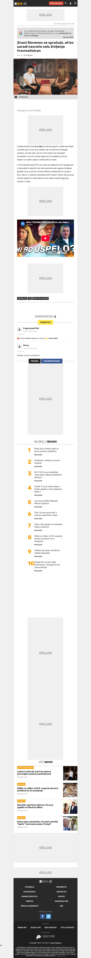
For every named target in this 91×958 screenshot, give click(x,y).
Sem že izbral (68, 37)
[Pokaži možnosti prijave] (70, 3)
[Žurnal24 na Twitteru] (48, 916)
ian (29, 298)
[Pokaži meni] (74, 3)
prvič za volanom (40, 298)
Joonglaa (28, 55)
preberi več (45, 322)
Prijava (34, 361)
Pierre (26, 345)
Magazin (38, 455)
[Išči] (65, 3)
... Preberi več (60, 956)
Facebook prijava (51, 361)
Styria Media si (56, 943)
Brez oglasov (56, 3)
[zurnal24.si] (20, 3)
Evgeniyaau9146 (31, 328)
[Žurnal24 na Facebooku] (42, 916)
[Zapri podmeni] (11, 3)
